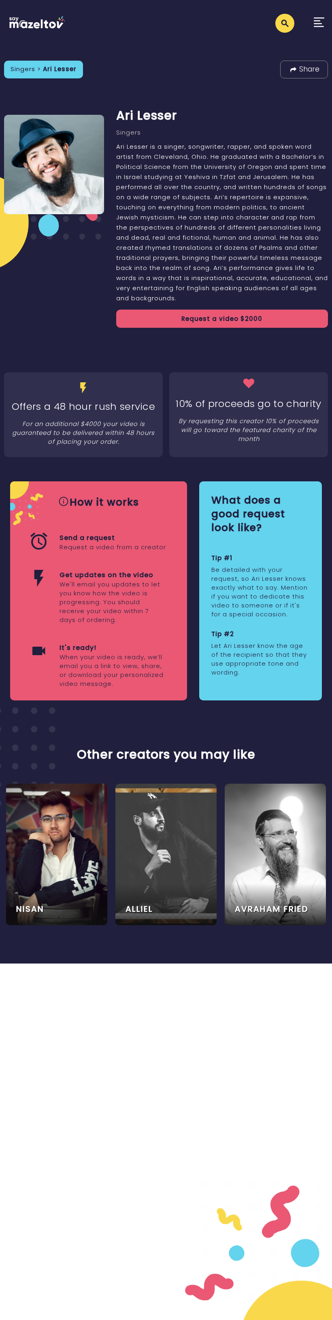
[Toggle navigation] (319, 23)
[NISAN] (56, 853)
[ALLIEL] (166, 853)
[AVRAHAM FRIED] (275, 853)
